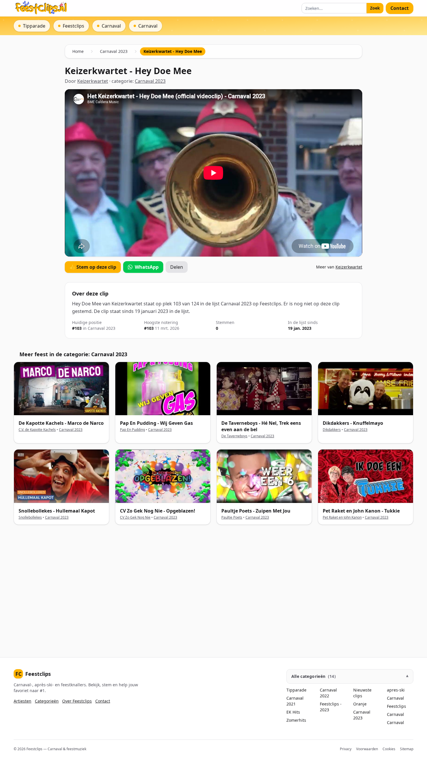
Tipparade (296, 690)
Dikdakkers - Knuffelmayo (353, 423)
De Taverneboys (234, 436)
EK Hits (293, 712)
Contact (399, 8)
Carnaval (395, 698)
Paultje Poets (231, 517)
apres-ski (396, 690)
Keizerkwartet (92, 81)
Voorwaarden (367, 748)
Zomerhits (296, 720)
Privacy (345, 748)
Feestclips (33, 673)
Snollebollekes (30, 517)
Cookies (389, 748)
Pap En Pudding (132, 429)
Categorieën (47, 701)
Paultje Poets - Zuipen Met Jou (255, 511)
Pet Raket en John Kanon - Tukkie (361, 511)
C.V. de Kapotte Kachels (37, 429)
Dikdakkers (332, 429)
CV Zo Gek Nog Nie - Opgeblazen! (157, 511)
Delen (176, 267)
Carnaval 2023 (114, 51)
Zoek (375, 8)
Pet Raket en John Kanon (342, 517)
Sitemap (406, 748)
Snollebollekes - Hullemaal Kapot (57, 511)
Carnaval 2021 (295, 701)
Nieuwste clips (362, 692)
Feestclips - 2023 (331, 706)
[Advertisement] (188, 586)
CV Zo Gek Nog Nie (135, 517)
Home (78, 51)
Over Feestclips (77, 701)
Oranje (360, 704)
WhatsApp (147, 267)
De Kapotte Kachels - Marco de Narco (61, 423)
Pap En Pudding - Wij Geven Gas (156, 423)
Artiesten (22, 701)
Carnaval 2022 (328, 692)
